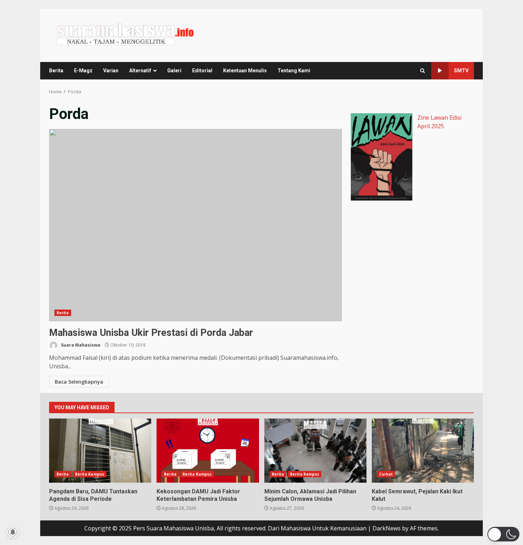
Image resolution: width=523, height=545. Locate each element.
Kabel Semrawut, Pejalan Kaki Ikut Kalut (423, 451)
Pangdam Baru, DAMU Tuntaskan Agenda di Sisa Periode (100, 451)
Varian (110, 70)
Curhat (386, 474)
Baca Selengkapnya (79, 381)
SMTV (461, 70)
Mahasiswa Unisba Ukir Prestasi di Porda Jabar (195, 225)
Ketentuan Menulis (245, 70)
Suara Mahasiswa (80, 345)
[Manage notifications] (13, 532)
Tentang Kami (294, 70)
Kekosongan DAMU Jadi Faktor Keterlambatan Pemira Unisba (208, 451)
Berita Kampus (89, 474)
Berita (56, 70)
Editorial (202, 70)
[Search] (422, 71)
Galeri (174, 70)
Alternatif (140, 70)
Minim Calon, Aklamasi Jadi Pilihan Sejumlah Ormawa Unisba (315, 451)
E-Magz (83, 70)
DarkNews (387, 528)
